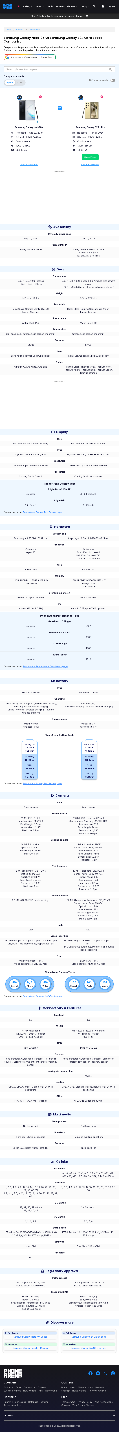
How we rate (29, 1390)
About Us (8, 1387)
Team (18, 1387)
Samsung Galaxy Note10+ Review (30, 1348)
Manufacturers (85, 1387)
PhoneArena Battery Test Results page (42, 783)
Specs (9, 82)
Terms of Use (68, 1402)
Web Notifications (104, 1402)
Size (19, 82)
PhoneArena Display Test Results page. (42, 512)
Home (64, 1387)
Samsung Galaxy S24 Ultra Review (88, 1348)
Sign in (112, 6)
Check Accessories (29, 164)
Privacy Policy (85, 1402)
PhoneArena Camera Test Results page (42, 996)
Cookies (65, 1405)
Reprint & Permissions (15, 1402)
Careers (42, 1387)
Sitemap (65, 1390)
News (73, 1387)
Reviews (99, 1387)
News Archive (79, 1390)
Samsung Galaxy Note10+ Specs (30, 1336)
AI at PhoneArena (48, 1390)
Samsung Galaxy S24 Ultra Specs (89, 1336)
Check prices (90, 157)
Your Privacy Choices (83, 1405)
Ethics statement (12, 1390)
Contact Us (29, 1387)
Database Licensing (38, 1402)
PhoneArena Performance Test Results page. (45, 666)
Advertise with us (12, 1405)
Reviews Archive (97, 1390)
